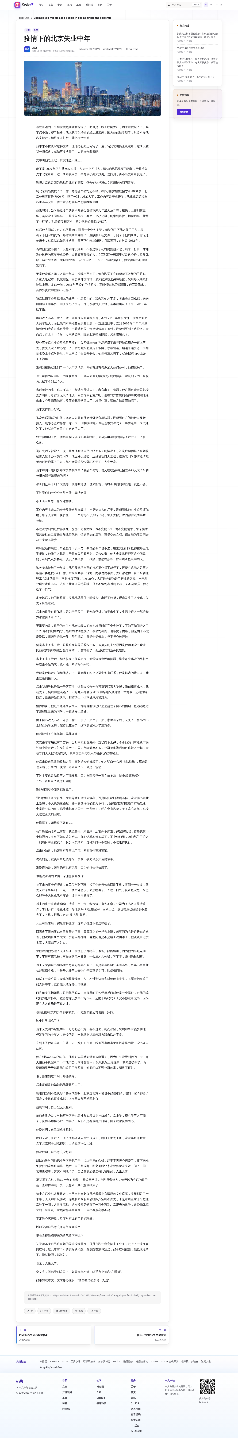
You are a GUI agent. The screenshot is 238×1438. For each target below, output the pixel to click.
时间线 (89, 4)
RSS (137, 1403)
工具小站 (75, 1361)
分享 (27, 30)
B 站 (99, 1392)
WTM (65, 1361)
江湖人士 (206, 1361)
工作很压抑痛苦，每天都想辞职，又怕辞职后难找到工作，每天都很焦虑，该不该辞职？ (197, 62)
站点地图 (136, 1408)
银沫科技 (101, 1403)
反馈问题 (136, 1420)
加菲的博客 (104, 1361)
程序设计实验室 (189, 1361)
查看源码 (136, 1414)
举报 (96, 1311)
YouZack (54, 1361)
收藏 (81, 1311)
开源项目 (67, 1392)
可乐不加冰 (89, 1361)
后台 (137, 1425)
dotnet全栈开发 (169, 1361)
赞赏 (133, 1392)
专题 (59, 4)
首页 (41, 4)
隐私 (133, 1397)
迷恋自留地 (142, 1361)
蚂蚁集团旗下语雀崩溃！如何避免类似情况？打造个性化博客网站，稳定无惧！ (197, 35)
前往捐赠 (184, 111)
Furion (117, 1361)
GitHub (101, 1397)
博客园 (100, 1386)
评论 (46, 1311)
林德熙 (43, 1361)
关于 (109, 4)
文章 (50, 4)
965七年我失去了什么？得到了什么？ (196, 77)
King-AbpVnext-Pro (51, 1367)
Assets (138, 1431)
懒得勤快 (128, 1361)
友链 (100, 4)
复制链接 (63, 1311)
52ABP (154, 1361)
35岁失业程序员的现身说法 (190, 48)
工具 (78, 4)
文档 (69, 4)
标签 (64, 1403)
